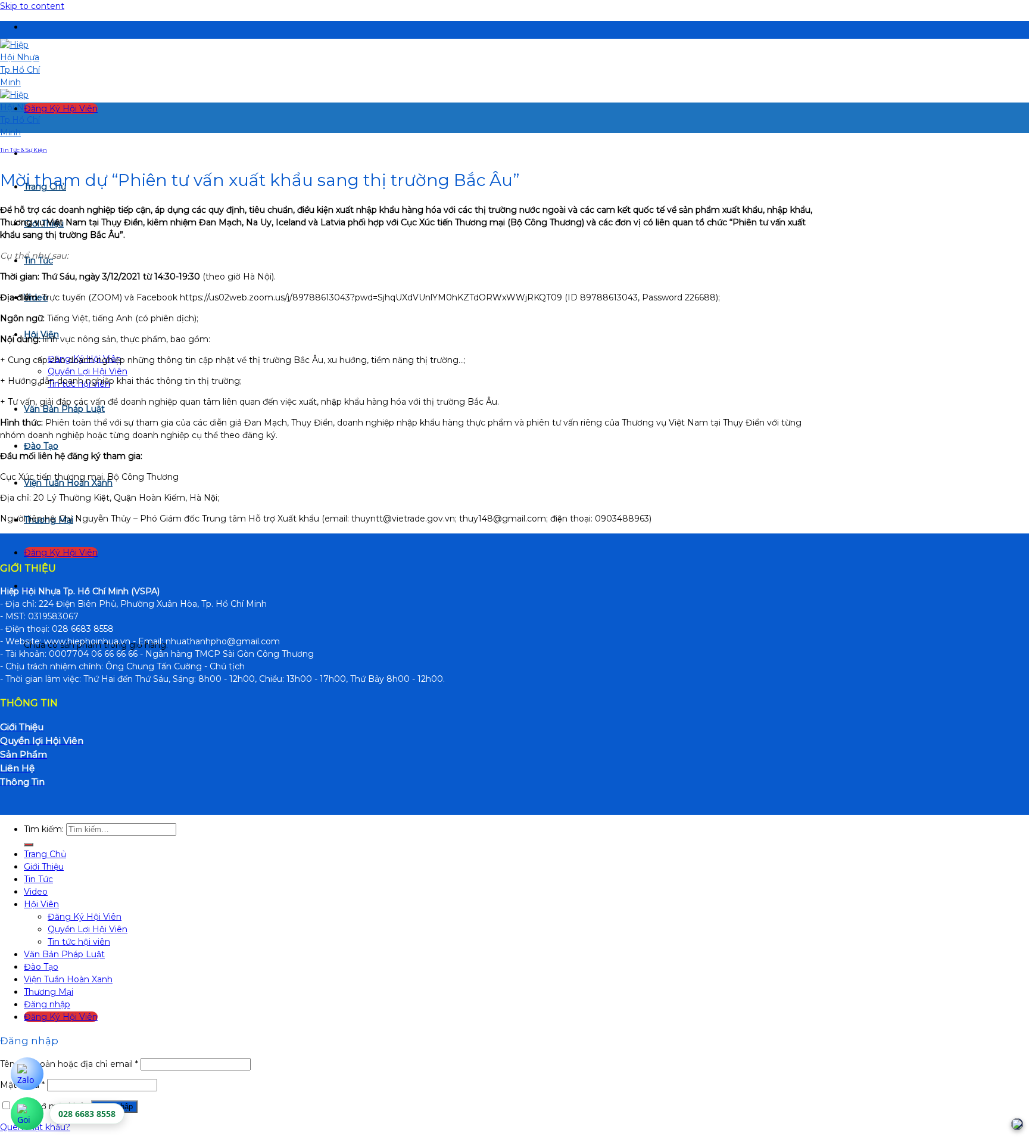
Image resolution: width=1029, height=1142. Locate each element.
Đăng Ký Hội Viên (84, 916)
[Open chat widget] (1017, 1124)
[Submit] (28, 844)
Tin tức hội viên (79, 941)
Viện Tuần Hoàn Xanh (68, 979)
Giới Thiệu (44, 866)
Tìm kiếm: (44, 829)
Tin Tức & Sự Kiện (23, 150)
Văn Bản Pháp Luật (64, 409)
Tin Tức (38, 879)
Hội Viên (41, 904)
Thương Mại (48, 991)
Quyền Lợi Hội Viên (87, 371)
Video (36, 891)
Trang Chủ (45, 854)
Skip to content (32, 6)
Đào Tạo (41, 445)
